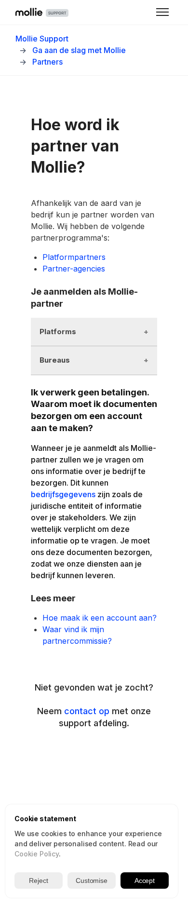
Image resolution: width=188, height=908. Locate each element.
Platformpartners (74, 257)
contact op (86, 711)
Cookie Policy (36, 854)
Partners (47, 62)
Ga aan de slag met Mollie (79, 50)
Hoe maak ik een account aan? (99, 618)
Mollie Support (41, 38)
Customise (91, 880)
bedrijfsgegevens (63, 494)
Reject (38, 880)
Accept (144, 880)
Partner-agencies (73, 268)
